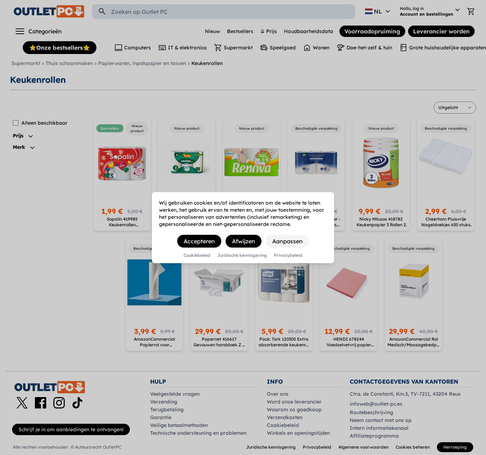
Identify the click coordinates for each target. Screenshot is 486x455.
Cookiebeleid (197, 255)
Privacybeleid (288, 255)
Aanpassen (287, 241)
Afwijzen (243, 241)
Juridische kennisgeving (242, 255)
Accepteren (199, 241)
